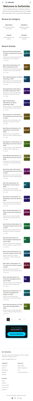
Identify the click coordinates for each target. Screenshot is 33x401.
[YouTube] (12, 398)
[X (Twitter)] (15, 398)
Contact (4, 383)
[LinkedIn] (20, 398)
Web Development (22, 367)
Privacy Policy (5, 385)
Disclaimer (4, 389)
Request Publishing (16, 334)
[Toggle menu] (2, 2)
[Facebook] (18, 398)
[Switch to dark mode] (30, 2)
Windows (4, 372)
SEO (19, 370)
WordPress (4, 365)
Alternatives (5, 370)
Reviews (4, 374)
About (3, 381)
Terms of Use (5, 387)
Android (4, 367)
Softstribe (7, 352)
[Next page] (24, 319)
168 (19, 319)
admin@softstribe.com (10, 359)
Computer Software (23, 372)
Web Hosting (21, 365)
